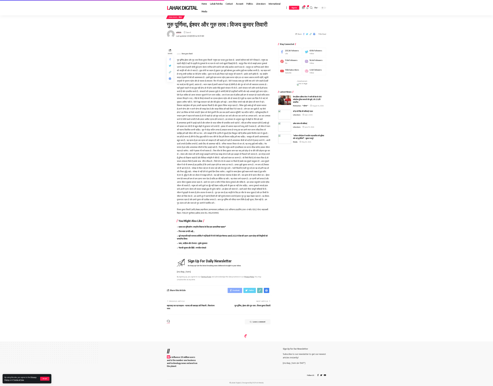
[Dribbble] (314, 71)
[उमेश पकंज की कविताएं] (284, 127)
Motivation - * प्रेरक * (300, 106)
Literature (296, 115)
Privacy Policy (249, 277)
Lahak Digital (182, 8)
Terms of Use (18, 380)
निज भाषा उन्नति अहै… (187, 231)
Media (295, 142)
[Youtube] (290, 71)
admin (178, 32)
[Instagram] (314, 61)
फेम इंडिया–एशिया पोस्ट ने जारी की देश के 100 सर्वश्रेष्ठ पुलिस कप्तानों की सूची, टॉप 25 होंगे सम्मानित (307, 99)
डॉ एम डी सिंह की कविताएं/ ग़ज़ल (303, 111)
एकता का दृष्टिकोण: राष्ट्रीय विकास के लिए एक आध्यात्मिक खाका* (202, 227)
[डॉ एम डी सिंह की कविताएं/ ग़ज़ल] (284, 114)
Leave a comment (259, 322)
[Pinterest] (290, 61)
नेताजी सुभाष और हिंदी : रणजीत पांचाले (192, 247)
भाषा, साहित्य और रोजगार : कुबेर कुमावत (193, 243)
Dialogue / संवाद (175, 17)
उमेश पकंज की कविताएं (300, 123)
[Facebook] (290, 52)
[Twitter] (314, 52)
